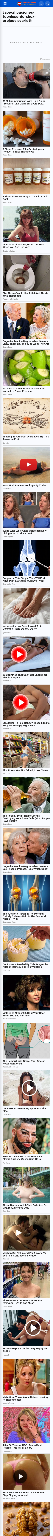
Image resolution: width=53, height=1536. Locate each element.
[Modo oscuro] (47, 3)
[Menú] (5, 4)
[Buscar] (41, 3)
